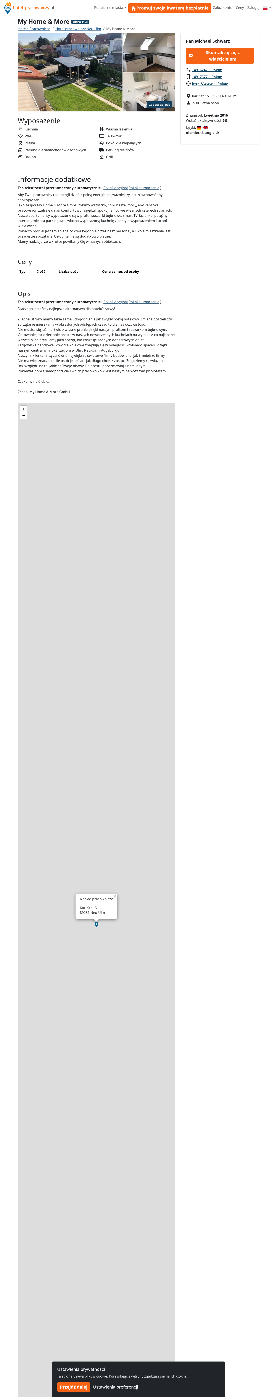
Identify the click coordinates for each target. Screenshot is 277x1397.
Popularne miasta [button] (109, 7)
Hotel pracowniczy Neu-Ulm (78, 28)
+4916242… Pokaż (207, 69)
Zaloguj (253, 7)
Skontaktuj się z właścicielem (223, 55)
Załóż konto (222, 7)
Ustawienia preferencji (115, 1387)
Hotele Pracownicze (34, 28)
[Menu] (267, 7)
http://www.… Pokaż (210, 83)
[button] (96, 924)
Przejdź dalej (73, 1387)
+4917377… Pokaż (207, 76)
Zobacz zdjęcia (159, 105)
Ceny (240, 7)
